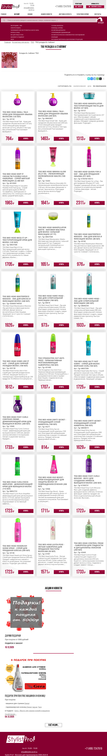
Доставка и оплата (65, 14)
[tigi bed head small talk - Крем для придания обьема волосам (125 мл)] (18, 100)
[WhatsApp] (97, 78)
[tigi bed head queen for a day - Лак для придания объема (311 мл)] (89, 157)
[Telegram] (94, 78)
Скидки (30, 14)
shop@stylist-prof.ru (29, 9)
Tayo (40, 707)
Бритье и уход (15, 32)
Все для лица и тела (17, 34)
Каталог (17, 14)
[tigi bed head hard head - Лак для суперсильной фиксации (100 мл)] (53, 282)
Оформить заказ (96, 7)
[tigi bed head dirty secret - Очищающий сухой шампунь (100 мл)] (53, 405)
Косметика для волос (58, 30)
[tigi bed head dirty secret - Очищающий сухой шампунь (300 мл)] (89, 406)
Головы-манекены (57, 25)
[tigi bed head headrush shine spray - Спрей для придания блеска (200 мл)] (18, 530)
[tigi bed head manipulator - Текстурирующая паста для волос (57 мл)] (89, 95)
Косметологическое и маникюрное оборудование (68, 34)
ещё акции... (53, 725)
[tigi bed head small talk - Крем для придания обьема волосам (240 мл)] (53, 99)
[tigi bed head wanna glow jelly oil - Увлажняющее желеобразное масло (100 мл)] (53, 157)
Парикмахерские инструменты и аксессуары (25, 30)
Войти (80, 7)
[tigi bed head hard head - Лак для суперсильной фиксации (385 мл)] (89, 283)
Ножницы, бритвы (57, 28)
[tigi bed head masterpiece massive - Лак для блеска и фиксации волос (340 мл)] (18, 282)
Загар (12, 39)
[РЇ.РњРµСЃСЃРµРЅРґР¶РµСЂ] (88, 78)
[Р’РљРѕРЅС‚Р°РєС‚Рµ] (91, 78)
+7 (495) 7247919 (63, 6)
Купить (25, 139)
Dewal (26, 703)
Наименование (79, 86)
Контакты (97, 14)
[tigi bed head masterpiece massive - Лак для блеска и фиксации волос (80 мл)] (89, 220)
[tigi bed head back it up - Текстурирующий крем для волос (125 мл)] (18, 222)
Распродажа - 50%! (16, 25)
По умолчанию (99, 86)
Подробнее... (11, 714)
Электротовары (16, 28)
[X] (100, 78)
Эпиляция (54, 37)
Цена (89, 86)
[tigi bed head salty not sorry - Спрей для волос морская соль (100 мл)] (89, 345)
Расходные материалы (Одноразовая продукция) (67, 39)
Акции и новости (46, 14)
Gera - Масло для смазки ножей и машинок (32, 711)
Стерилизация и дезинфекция (60, 32)
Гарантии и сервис (83, 14)
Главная (6, 14)
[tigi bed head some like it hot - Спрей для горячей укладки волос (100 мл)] (18, 345)
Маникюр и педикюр (17, 37)
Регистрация (78, 4)
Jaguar (34, 707)
